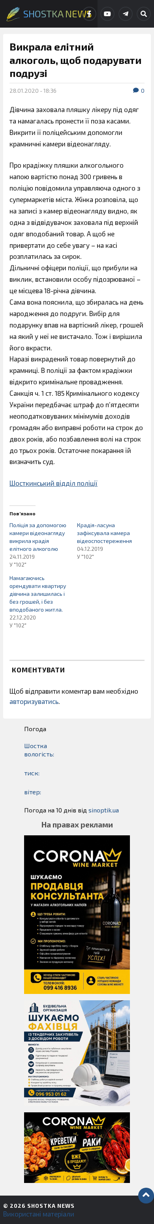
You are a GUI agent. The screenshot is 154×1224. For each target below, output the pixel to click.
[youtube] (107, 14)
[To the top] (146, 1195)
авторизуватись (33, 701)
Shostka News (51, 1205)
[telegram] (125, 14)
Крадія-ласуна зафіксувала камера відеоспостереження (104, 533)
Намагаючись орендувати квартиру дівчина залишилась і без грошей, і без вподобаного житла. (37, 594)
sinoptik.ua (103, 810)
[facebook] (89, 14)
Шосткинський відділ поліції (53, 483)
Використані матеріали (38, 1214)
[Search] (144, 14)
